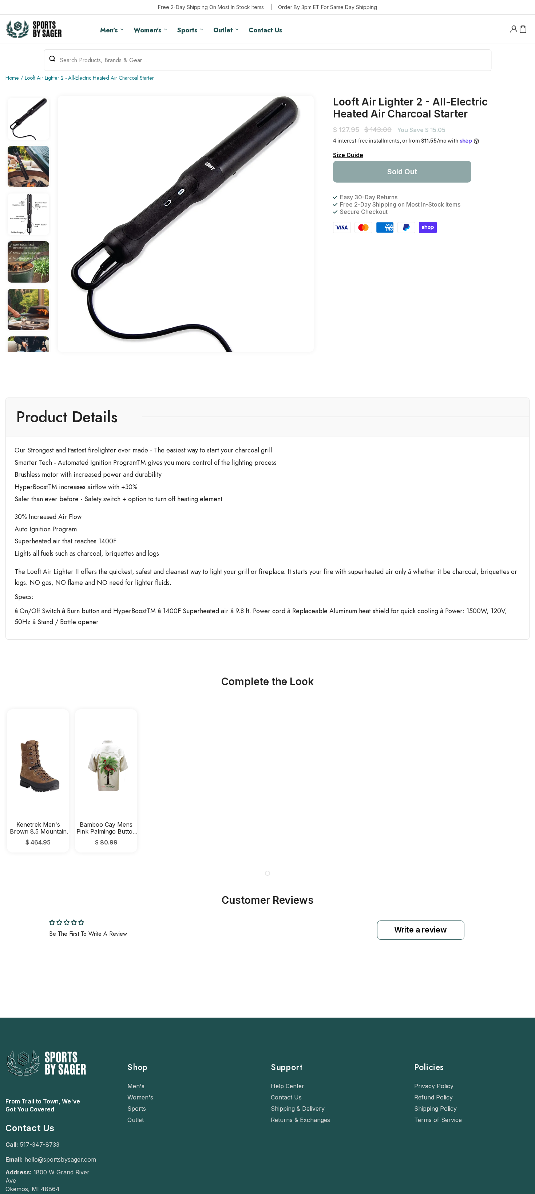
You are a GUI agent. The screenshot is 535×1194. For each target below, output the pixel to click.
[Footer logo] (45, 1093)
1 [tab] (267, 873)
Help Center (287, 1086)
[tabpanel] (38, 780)
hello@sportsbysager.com (60, 1159)
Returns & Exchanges (300, 1119)
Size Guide (348, 155)
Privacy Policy (433, 1086)
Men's (135, 1086)
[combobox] (267, 60)
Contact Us (286, 1097)
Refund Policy (433, 1097)
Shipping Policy (435, 1108)
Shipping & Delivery (298, 1108)
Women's (140, 1097)
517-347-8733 (39, 1144)
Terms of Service (438, 1119)
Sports (136, 1108)
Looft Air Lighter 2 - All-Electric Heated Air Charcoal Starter (89, 77)
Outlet (135, 1119)
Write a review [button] (420, 929)
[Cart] (523, 29)
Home (12, 77)
